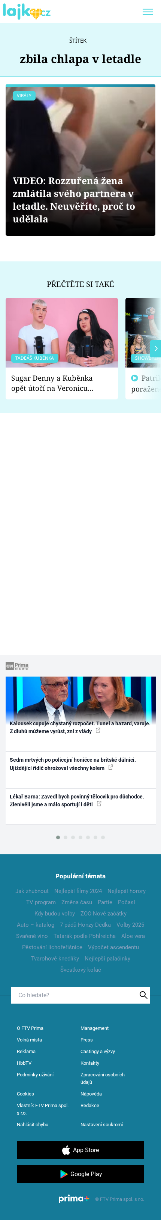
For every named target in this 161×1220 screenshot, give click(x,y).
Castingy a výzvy (97, 1051)
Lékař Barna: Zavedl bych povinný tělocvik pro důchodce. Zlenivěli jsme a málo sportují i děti (77, 800)
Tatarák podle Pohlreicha (85, 936)
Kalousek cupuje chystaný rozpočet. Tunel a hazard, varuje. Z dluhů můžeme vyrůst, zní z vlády (80, 727)
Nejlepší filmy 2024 (78, 891)
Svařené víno (32, 936)
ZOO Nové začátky (103, 913)
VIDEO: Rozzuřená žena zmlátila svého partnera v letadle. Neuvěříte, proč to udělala (74, 199)
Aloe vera (133, 936)
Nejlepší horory (126, 891)
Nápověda (91, 1094)
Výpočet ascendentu (113, 947)
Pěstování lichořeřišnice (52, 947)
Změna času (76, 902)
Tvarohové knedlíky (55, 958)
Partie (105, 902)
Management (94, 1028)
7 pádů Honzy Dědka (85, 924)
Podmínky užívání (35, 1074)
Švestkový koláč (80, 969)
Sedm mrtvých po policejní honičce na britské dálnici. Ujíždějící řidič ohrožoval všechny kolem (73, 764)
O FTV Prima (30, 1028)
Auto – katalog (35, 924)
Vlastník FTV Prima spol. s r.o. (43, 1109)
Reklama (26, 1051)
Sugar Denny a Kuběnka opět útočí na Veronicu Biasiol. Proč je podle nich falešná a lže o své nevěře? (55, 383)
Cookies (25, 1094)
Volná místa (29, 1040)
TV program (41, 902)
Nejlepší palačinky (107, 958)
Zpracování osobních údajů (102, 1078)
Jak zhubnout (32, 891)
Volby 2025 (130, 924)
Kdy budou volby (54, 913)
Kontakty (89, 1063)
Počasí (126, 902)
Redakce (89, 1105)
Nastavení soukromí (101, 1124)
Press (86, 1040)
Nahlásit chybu (32, 1124)
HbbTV (24, 1063)
